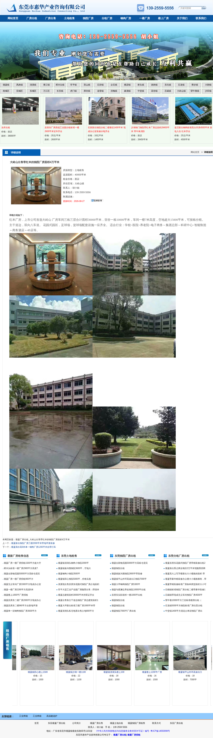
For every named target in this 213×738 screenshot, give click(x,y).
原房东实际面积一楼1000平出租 (126, 595)
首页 (36, 723)
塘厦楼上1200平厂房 (133, 672)
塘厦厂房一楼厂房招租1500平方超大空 (22, 563)
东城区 (33, 91)
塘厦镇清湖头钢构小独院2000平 (73, 563)
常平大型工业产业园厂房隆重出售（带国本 (78, 589)
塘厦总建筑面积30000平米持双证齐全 (75, 595)
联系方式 (156, 723)
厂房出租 (31, 18)
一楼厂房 (144, 18)
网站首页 (13, 18)
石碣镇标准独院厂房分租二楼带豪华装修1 (185, 589)
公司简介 (76, 723)
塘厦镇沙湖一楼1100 (57, 672)
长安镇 (60, 91)
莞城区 (19, 91)
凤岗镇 (19, 84)
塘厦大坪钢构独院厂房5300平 (125, 584)
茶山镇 (87, 84)
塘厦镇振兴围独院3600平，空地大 (74, 568)
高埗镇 (154, 91)
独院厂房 (88, 18)
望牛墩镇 (195, 91)
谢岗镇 (154, 84)
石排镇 (100, 84)
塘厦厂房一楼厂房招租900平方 (18, 579)
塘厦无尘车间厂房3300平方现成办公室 (22, 584)
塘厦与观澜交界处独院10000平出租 (128, 589)
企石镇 (114, 84)
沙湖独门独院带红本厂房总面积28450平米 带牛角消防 (150, 129)
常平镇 (73, 84)
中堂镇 (141, 91)
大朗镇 (208, 84)
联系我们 (201, 18)
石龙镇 (181, 84)
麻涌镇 (127, 91)
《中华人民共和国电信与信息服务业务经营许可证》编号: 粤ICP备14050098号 (132, 731)
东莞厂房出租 (176, 723)
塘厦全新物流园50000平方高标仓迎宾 (21, 573)
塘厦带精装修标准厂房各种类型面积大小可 (185, 584)
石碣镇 (168, 91)
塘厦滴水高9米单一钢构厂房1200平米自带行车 (33, 547)
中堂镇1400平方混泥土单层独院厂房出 (183, 611)
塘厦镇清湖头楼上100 (95, 672)
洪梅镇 (114, 91)
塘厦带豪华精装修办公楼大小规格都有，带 (185, 579)
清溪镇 (33, 84)
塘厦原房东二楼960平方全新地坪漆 (20, 605)
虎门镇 (73, 91)
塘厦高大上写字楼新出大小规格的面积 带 (185, 573)
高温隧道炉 (51, 716)
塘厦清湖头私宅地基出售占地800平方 (75, 611)
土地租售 (69, 18)
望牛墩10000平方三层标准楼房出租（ (183, 600)
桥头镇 (141, 84)
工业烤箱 (23, 716)
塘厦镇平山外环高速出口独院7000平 (129, 579)
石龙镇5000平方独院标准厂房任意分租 (183, 605)
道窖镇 (100, 91)
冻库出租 (5, 127)
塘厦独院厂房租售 (136, 723)
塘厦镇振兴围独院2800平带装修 (126, 573)
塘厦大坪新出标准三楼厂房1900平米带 (76, 605)
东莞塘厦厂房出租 (56, 723)
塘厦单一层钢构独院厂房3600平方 (20, 611)
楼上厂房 (163, 18)
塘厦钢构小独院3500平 (68, 573)
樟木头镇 (60, 84)
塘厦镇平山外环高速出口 (171, 672)
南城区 (6, 91)
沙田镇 (208, 91)
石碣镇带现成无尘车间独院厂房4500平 (183, 595)
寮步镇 (195, 84)
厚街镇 (87, 91)
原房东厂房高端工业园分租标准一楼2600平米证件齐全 (62, 129)
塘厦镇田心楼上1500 (19, 672)
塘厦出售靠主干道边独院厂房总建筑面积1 (77, 600)
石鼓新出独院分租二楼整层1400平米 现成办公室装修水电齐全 (107, 129)
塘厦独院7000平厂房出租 (123, 611)
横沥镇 (127, 84)
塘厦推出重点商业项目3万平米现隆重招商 (185, 568)
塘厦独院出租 (118, 568)
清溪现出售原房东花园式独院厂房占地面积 (78, 584)
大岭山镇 (181, 91)
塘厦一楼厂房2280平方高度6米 (18, 589)
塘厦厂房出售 (96, 723)
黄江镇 (46, 84)
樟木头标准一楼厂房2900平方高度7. (20, 568)
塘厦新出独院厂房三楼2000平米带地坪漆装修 (33, 543)
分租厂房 (107, 18)
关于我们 (182, 18)
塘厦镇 (6, 84)
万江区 (46, 91)
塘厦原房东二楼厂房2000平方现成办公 (22, 600)
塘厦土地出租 (116, 723)
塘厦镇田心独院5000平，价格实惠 (74, 579)
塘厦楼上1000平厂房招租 (15, 595)
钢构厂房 (125, 18)
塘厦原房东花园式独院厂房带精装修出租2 (185, 563)
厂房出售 (50, 18)
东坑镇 (168, 84)
